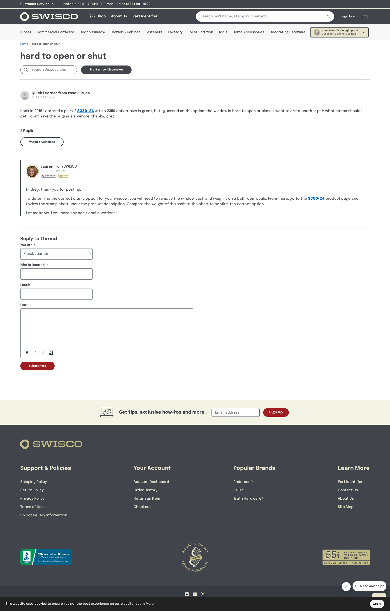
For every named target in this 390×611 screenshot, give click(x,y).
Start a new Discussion (106, 69)
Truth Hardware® (248, 499)
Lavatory (175, 32)
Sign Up (276, 412)
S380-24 (85, 111)
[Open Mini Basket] (366, 16)
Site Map (345, 507)
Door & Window (92, 32)
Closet (25, 32)
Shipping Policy (33, 482)
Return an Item (147, 499)
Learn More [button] (145, 603)
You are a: (28, 245)
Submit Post (37, 366)
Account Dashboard (151, 482)
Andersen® (243, 482)
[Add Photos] (51, 352)
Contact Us (348, 490)
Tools (222, 32)
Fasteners (154, 32)
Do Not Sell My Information (43, 515)
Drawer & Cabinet (125, 32)
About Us (346, 499)
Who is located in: (35, 265)
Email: (25, 285)
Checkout (142, 507)
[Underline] (43, 352)
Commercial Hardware (55, 32)
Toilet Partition (200, 32)
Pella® (238, 490)
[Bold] (27, 352)
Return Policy (32, 490)
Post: (24, 305)
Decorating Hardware (288, 32)
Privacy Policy (32, 499)
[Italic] (35, 352)
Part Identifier (350, 482)
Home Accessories (248, 32)
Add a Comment (43, 142)
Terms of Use (32, 507)
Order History (146, 490)
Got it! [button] (377, 603)
